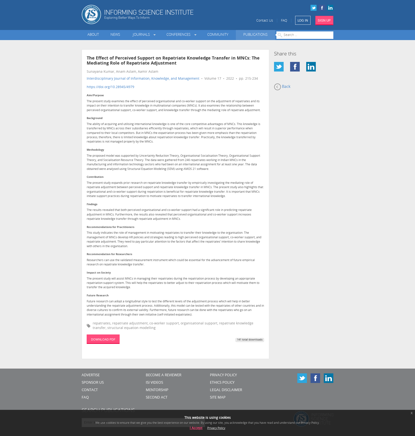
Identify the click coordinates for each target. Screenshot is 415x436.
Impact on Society (99, 273)
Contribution (95, 177)
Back (285, 87)
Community (217, 35)
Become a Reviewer (163, 375)
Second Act (156, 398)
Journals (142, 35)
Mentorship (157, 390)
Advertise (91, 375)
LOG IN (303, 20)
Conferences (179, 35)
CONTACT (90, 390)
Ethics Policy (222, 383)
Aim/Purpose (95, 95)
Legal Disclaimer (226, 390)
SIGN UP (324, 20)
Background (95, 118)
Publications (255, 35)
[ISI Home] (154, 14)
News (115, 35)
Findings (92, 204)
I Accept (196, 428)
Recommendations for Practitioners (110, 227)
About (93, 35)
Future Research (98, 295)
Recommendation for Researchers (109, 254)
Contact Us (264, 21)
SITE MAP (218, 398)
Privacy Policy (223, 375)
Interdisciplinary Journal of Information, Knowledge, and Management (143, 79)
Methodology (95, 150)
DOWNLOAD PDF (103, 339)
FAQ (284, 21)
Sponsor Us (93, 383)
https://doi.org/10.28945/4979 (110, 87)
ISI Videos (154, 383)
